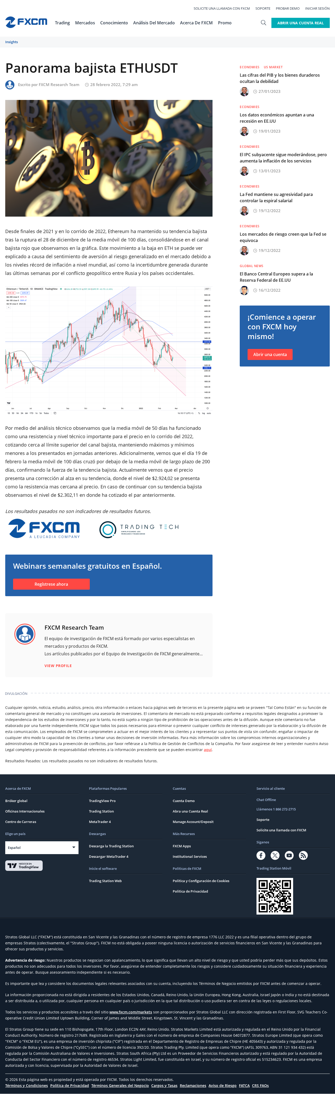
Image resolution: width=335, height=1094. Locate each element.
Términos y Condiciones (26, 1085)
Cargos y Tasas (164, 1085)
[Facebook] (260, 855)
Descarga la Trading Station (111, 846)
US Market (273, 67)
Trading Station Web (105, 880)
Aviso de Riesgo (223, 1085)
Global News (252, 266)
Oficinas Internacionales (24, 811)
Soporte (262, 8)
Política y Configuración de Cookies (201, 880)
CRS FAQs (260, 1085)
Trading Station (101, 811)
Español (14, 847)
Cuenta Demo (184, 800)
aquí (208, 749)
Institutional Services (190, 856)
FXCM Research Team (59, 84)
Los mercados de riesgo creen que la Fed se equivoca (283, 237)
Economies (250, 67)
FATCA (244, 1085)
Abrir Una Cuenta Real (300, 22)
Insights (11, 42)
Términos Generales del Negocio (120, 1085)
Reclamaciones (193, 1085)
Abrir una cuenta (270, 354)
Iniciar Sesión (317, 8)
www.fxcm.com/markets (130, 1012)
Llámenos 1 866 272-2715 (276, 809)
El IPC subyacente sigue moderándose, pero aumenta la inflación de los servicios (283, 158)
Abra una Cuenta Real (190, 811)
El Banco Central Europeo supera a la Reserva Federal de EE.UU (276, 277)
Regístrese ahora (51, 584)
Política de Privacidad (190, 891)
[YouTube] (289, 855)
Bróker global (16, 800)
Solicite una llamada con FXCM (222, 8)
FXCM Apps (182, 846)
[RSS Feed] (303, 855)
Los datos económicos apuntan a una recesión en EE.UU (277, 118)
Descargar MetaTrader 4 (108, 856)
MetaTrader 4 (100, 821)
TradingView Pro (102, 800)
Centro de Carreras (20, 821)
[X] (275, 855)
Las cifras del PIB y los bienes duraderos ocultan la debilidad (280, 78)
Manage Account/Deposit (193, 821)
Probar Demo (288, 8)
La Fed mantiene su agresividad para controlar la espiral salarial (276, 197)
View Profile (58, 665)
